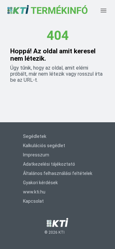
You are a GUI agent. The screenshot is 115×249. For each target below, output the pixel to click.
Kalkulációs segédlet (44, 145)
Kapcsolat (33, 201)
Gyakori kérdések (40, 182)
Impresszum (36, 154)
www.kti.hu (34, 191)
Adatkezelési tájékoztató (49, 164)
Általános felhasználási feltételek (57, 173)
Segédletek (34, 136)
